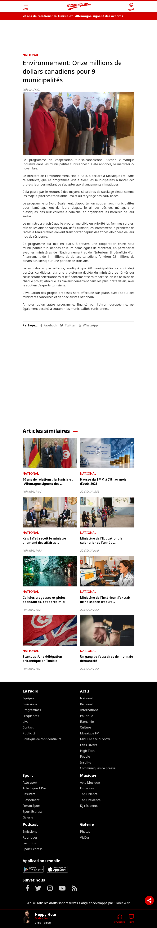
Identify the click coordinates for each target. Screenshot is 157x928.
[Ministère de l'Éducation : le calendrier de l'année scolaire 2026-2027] (107, 512)
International (89, 710)
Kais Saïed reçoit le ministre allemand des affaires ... (44, 540)
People (85, 756)
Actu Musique (90, 782)
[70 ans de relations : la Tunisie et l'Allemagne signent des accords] (50, 453)
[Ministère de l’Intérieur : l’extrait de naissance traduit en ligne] (107, 571)
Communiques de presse (97, 768)
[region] (78, 34)
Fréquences (31, 716)
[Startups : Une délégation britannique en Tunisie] (50, 630)
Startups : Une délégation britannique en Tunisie (42, 658)
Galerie (28, 817)
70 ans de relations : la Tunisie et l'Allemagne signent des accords (73, 16)
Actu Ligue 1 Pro (34, 788)
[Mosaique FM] (79, 6)
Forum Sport (31, 806)
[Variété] (27, 917)
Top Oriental (89, 794)
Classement (31, 800)
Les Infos (29, 843)
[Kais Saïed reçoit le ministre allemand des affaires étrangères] (50, 512)
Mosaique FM (89, 733)
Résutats (29, 794)
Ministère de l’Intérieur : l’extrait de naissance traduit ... (105, 599)
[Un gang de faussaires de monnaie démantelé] (107, 630)
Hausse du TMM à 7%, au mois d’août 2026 (103, 481)
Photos (85, 831)
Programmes (32, 710)
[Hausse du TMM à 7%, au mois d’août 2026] (107, 453)
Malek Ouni (42, 918)
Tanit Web (122, 903)
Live (26, 722)
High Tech (87, 751)
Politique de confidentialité (42, 739)
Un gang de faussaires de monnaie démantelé (106, 658)
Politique (86, 716)
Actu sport (30, 782)
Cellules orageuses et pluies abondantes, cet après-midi (44, 599)
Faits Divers (88, 745)
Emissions (30, 704)
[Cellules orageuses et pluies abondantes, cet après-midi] (50, 571)
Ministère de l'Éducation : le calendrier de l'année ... (101, 540)
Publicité (29, 733)
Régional (86, 704)
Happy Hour (45, 914)
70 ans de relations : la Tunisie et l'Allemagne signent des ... (48, 481)
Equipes (28, 698)
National (31, 55)
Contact (28, 727)
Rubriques (30, 837)
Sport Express (33, 811)
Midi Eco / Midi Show (95, 739)
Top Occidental (90, 800)
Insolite (85, 762)
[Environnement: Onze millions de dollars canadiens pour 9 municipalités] (78, 123)
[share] (149, 900)
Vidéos (85, 837)
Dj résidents (89, 806)
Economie (87, 722)
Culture (85, 727)
